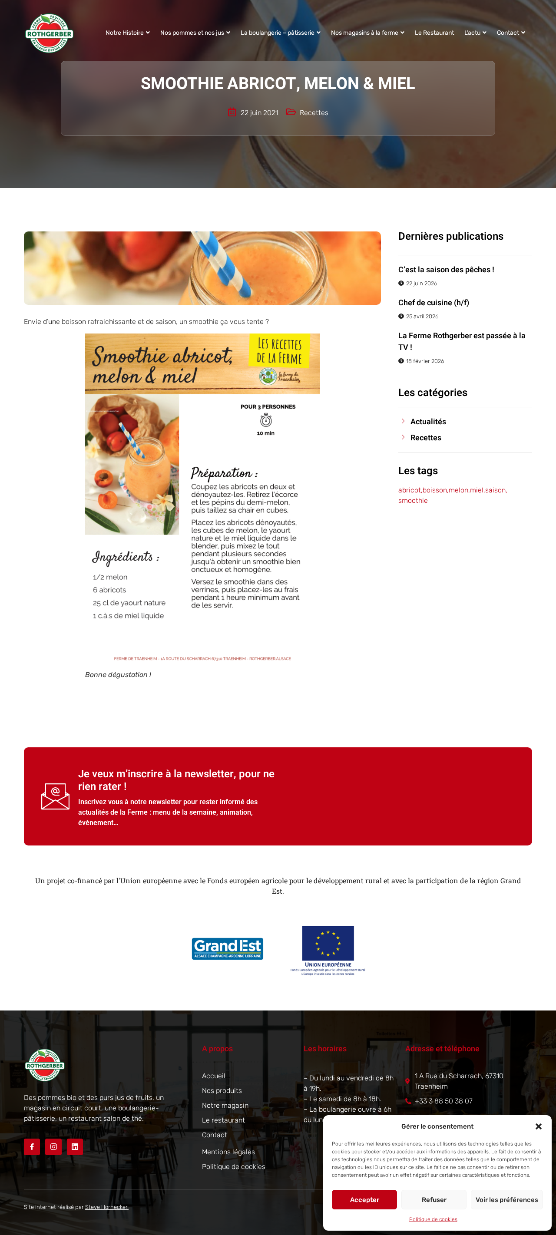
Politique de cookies (433, 1219)
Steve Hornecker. (107, 1207)
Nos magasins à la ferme (364, 32)
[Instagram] (53, 1147)
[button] (538, 1126)
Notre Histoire (125, 32)
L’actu (472, 32)
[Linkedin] (75, 1147)
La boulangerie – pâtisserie (277, 32)
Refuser (434, 1200)
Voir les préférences (507, 1200)
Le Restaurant (434, 32)
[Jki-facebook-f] (32, 1147)
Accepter (364, 1200)
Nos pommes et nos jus (192, 32)
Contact (508, 32)
